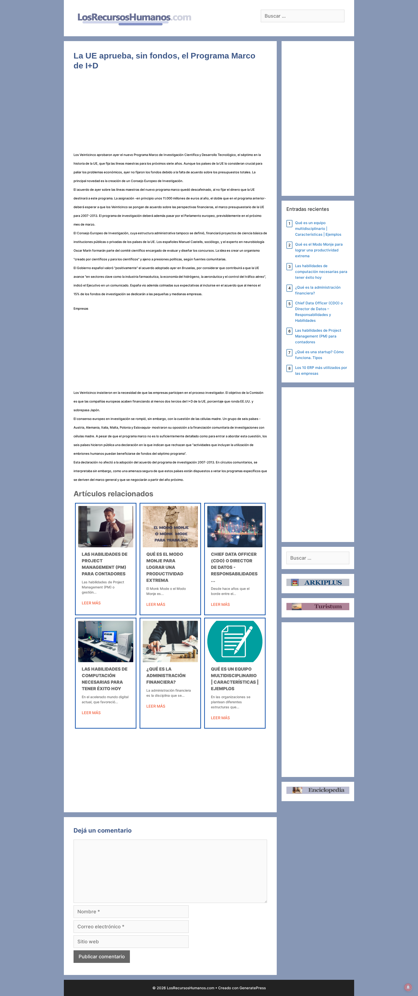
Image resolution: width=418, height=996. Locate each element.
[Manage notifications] (408, 987)
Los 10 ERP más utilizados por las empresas (321, 370)
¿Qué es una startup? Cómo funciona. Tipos (319, 355)
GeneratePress (252, 988)
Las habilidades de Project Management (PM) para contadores (318, 336)
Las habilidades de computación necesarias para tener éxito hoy (321, 272)
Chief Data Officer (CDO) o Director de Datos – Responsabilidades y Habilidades (319, 312)
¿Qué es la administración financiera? (166, 675)
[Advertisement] (170, 114)
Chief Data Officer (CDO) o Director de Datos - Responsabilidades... (234, 567)
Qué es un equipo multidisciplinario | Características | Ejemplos (318, 228)
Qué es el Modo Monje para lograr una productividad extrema (164, 567)
